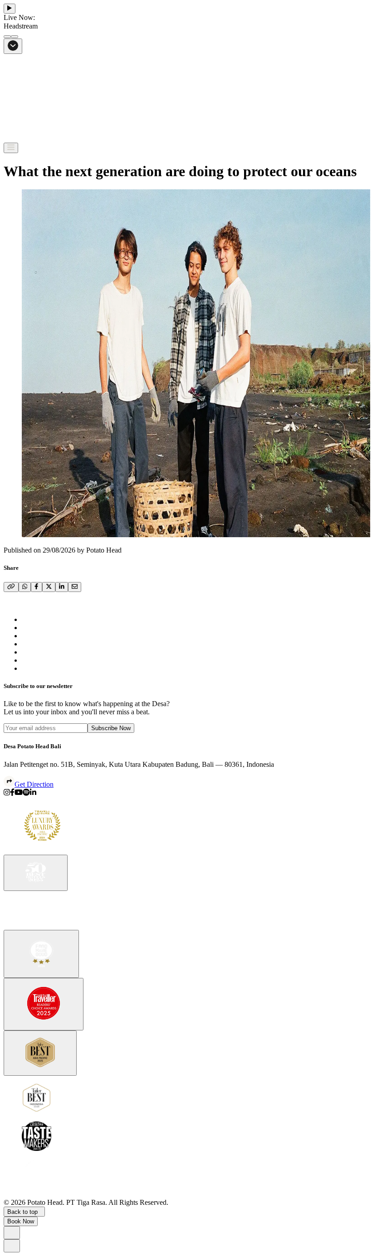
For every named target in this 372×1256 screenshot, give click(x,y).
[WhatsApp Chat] (12, 1232)
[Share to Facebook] (12, 793)
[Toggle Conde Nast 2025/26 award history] (43, 1004)
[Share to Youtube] (19, 793)
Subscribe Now (111, 728)
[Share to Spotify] (26, 793)
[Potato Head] (35, 138)
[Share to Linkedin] (33, 793)
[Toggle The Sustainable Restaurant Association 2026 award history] (41, 954)
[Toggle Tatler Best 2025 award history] (40, 1053)
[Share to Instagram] (7, 793)
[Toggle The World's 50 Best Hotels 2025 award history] (36, 873)
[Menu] (11, 148)
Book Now (20, 1221)
